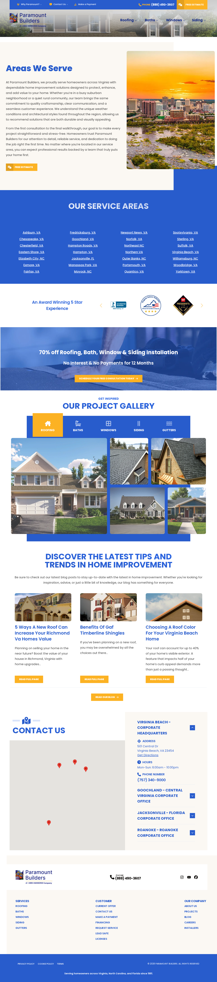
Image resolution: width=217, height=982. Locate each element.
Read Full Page (29, 679)
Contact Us (59, 4)
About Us (190, 906)
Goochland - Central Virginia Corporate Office (160, 796)
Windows (174, 20)
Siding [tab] (139, 430)
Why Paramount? (30, 4)
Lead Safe (102, 933)
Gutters (21, 928)
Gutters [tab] (169, 430)
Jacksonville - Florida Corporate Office (161, 815)
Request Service (107, 928)
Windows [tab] (108, 430)
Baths (150, 20)
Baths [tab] (78, 430)
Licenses (101, 939)
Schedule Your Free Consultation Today (106, 378)
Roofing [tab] (48, 430)
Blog (187, 917)
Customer (104, 901)
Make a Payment (87, 4)
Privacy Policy (26, 963)
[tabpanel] (108, 486)
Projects (191, 911)
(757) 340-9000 (151, 780)
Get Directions (147, 755)
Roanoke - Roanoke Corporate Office (157, 832)
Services (22, 901)
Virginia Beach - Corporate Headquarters (154, 728)
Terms (60, 963)
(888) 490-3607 (128, 878)
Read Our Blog (105, 697)
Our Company (195, 901)
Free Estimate (195, 4)
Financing (103, 922)
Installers (191, 928)
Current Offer (106, 906)
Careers (190, 922)
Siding (197, 20)
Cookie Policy (46, 963)
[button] (86, 769)
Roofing (127, 20)
